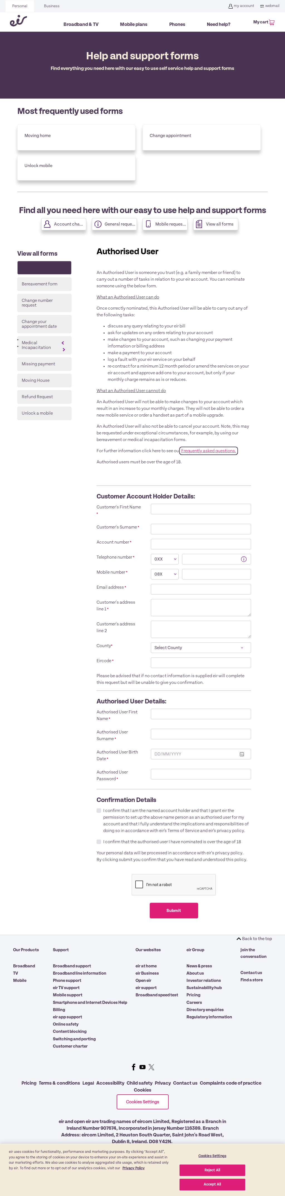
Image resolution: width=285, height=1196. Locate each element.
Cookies (142, 1090)
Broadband (24, 966)
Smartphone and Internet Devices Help (90, 1002)
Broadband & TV (81, 24)
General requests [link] (121, 224)
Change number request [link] (37, 302)
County (104, 646)
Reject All (212, 1170)
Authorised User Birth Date (117, 755)
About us (195, 973)
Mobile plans (134, 24)
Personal (19, 6)
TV (15, 973)
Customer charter (70, 1046)
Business (52, 6)
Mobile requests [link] (170, 224)
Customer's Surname (118, 527)
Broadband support (72, 966)
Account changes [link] (70, 224)
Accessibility (110, 1083)
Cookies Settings (142, 1102)
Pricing (193, 995)
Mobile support (67, 995)
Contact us (251, 972)
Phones (177, 24)
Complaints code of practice (230, 1083)
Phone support (67, 980)
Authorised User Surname (112, 735)
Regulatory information (209, 1017)
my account (244, 6)
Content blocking (70, 1031)
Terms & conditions (59, 1083)
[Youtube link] (142, 1067)
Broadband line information (79, 973)
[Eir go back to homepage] (18, 21)
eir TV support (66, 987)
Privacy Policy (133, 1168)
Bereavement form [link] (39, 284)
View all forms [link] (220, 224)
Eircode (105, 661)
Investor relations (203, 980)
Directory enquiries (205, 1009)
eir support (146, 987)
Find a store (251, 980)
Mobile (19, 980)
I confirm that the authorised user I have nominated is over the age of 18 (172, 842)
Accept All (212, 1184)
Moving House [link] (36, 380)
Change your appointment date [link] (39, 324)
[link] (76, 137)
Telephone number (115, 557)
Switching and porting (74, 1039)
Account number (114, 542)
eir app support (67, 1017)
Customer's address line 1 (116, 605)
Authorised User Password (112, 775)
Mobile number (112, 572)
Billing (59, 1009)
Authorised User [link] (37, 267)
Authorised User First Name (117, 715)
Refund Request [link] (37, 397)
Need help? (218, 24)
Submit (173, 910)
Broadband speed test (157, 995)
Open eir (143, 980)
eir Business (147, 973)
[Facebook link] (133, 1067)
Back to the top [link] (257, 938)
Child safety (140, 1083)
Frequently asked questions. (208, 451)
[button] (243, 558)
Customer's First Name (119, 510)
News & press (199, 966)
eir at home (146, 966)
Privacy (163, 1083)
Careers (194, 1002)
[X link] (151, 1067)
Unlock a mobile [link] (37, 413)
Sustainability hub (204, 987)
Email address (111, 587)
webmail (272, 6)
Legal (88, 1083)
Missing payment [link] (38, 364)
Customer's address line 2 (116, 627)
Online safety (65, 1024)
